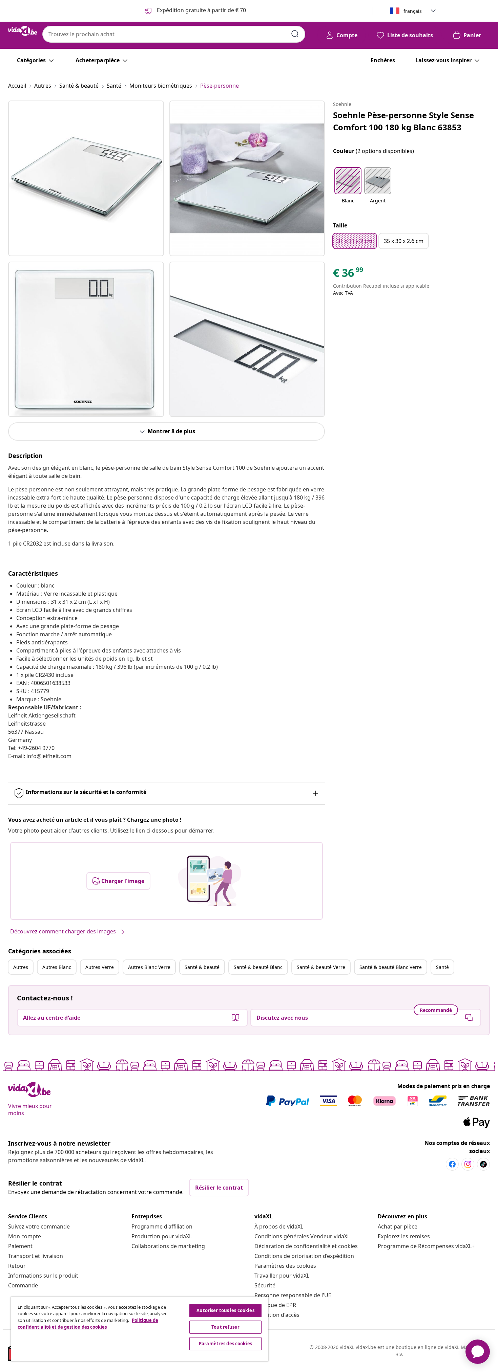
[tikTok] (483, 1164)
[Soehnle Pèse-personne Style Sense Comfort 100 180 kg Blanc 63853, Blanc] (86, 178)
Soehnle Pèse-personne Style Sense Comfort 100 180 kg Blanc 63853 (403, 121)
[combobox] (173, 34)
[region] (139, 1329)
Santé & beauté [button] (202, 967)
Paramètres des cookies (285, 1265)
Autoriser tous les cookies (225, 1310)
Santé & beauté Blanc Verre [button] (390, 967)
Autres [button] (20, 967)
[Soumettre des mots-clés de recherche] (295, 33)
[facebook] (452, 1164)
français (412, 11)
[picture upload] (209, 881)
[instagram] (467, 1164)
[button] (347, 189)
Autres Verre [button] (99, 967)
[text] (348, 274)
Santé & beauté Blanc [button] (258, 967)
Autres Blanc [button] (56, 967)
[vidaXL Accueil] (22, 31)
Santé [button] (442, 967)
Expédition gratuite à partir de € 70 (200, 10)
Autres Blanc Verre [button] (149, 967)
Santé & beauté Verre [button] (321, 967)
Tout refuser (225, 1327)
